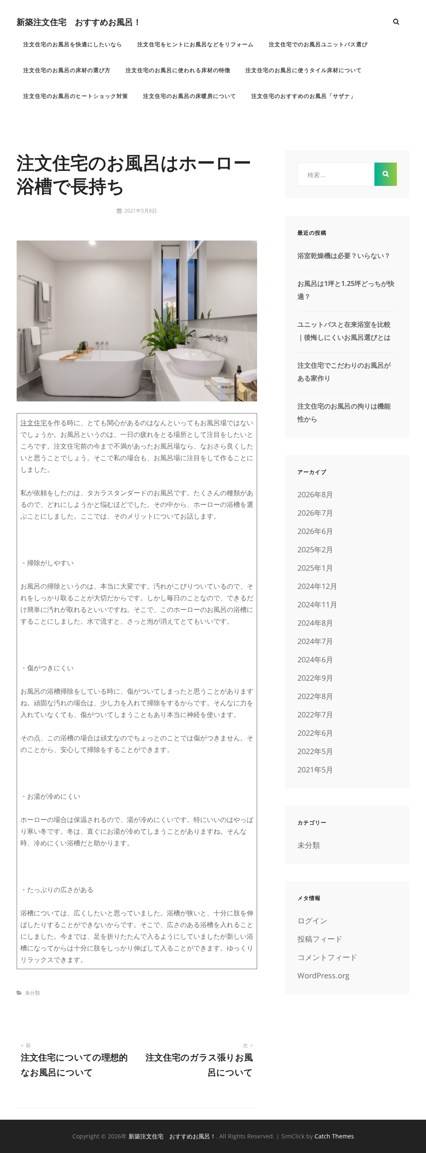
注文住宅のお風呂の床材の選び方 (67, 70)
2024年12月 (317, 586)
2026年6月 (315, 531)
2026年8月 (315, 494)
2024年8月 (315, 623)
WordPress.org (323, 975)
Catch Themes (334, 1136)
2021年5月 (315, 769)
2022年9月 (315, 678)
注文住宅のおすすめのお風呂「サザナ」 (303, 96)
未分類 (32, 992)
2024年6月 (315, 659)
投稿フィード (319, 939)
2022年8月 (315, 696)
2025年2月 (315, 549)
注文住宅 (33, 422)
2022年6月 (315, 733)
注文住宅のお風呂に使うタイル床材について (303, 70)
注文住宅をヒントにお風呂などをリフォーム (195, 44)
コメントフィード (327, 957)
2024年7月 (315, 641)
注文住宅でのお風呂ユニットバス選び (318, 44)
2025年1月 (315, 568)
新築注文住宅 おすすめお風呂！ (79, 21)
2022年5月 (315, 751)
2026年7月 (315, 513)
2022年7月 (315, 714)
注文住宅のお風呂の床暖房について (189, 96)
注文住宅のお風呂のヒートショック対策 (75, 96)
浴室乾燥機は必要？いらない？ (344, 255)
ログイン (312, 920)
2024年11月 (317, 604)
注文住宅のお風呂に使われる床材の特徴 (178, 70)
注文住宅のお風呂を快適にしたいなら (72, 44)
